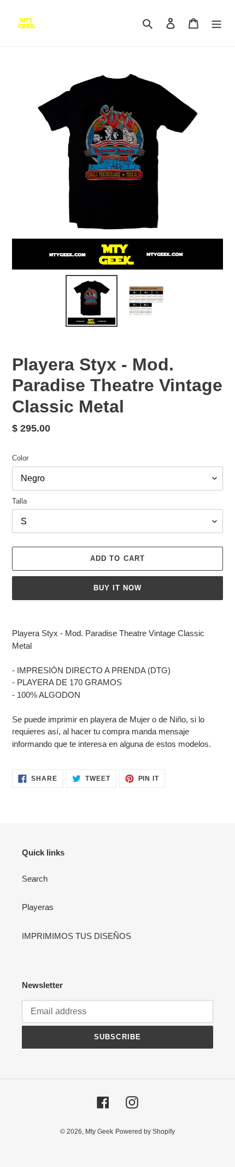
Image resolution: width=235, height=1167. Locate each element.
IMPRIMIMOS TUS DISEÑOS (76, 936)
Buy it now (117, 588)
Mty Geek (99, 1131)
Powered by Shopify (145, 1131)
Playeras (38, 907)
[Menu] (216, 23)
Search (35, 878)
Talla (19, 501)
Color (20, 458)
